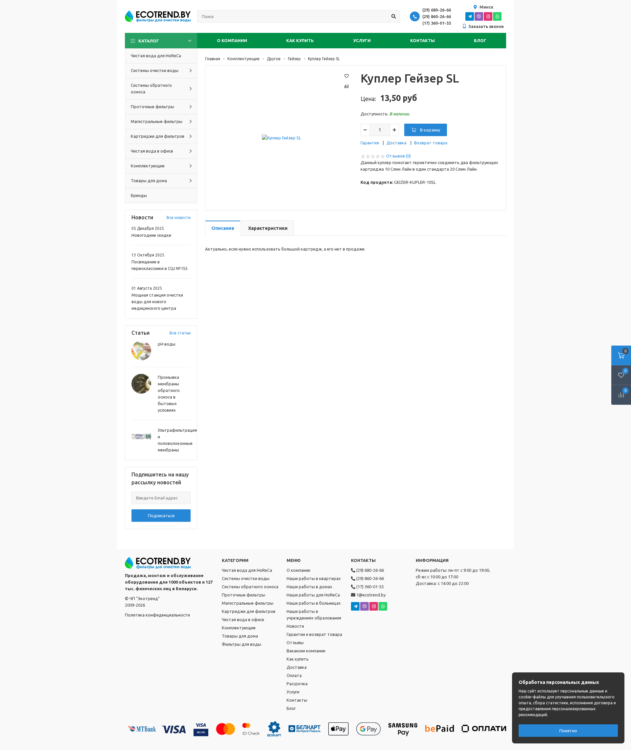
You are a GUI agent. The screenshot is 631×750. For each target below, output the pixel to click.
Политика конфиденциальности (157, 615)
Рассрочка (297, 683)
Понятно (568, 730)
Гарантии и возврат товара (314, 634)
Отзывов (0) (398, 156)
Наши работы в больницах (314, 603)
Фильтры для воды (241, 644)
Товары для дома (240, 636)
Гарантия (370, 142)
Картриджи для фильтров (248, 611)
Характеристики (268, 228)
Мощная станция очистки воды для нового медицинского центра (157, 301)
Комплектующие (243, 59)
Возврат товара (430, 142)
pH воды (166, 344)
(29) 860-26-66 (436, 16)
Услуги (362, 40)
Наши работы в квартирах (314, 578)
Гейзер (294, 59)
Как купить (300, 40)
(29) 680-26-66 (436, 10)
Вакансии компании (306, 650)
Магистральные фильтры (247, 603)
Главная (212, 59)
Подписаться (161, 515)
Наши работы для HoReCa (313, 595)
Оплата (294, 675)
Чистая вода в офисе (243, 619)
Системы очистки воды (245, 578)
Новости (295, 626)
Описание (222, 228)
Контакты (422, 40)
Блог (480, 40)
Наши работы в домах (309, 586)
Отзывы (295, 642)
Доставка (396, 142)
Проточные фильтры (243, 595)
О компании (232, 40)
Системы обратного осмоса (250, 586)
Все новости (179, 217)
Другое (274, 59)
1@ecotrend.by (370, 595)
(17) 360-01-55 (436, 23)
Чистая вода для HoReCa (247, 570)
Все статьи (180, 333)
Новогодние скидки (151, 235)
